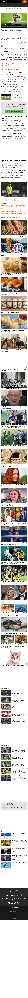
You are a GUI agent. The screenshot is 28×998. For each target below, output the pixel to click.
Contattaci (12, 898)
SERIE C (8, 11)
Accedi (24, 1)
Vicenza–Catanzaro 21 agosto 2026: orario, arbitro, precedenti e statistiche (14, 214)
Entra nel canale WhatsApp (15, 111)
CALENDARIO (12, 4)
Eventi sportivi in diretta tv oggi (15, 807)
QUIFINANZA (23, 910)
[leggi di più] (26, 46)
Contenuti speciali (6, 898)
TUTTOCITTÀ (11, 910)
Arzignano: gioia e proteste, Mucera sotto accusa (14, 69)
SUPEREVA (16, 911)
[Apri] (1, 1)
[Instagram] (18, 904)
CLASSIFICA (21, 4)
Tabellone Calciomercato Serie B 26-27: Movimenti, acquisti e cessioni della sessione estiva (13, 210)
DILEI (15, 910)
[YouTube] (12, 904)
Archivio (14, 899)
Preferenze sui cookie (12, 914)
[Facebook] (9, 904)
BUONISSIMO (12, 911)
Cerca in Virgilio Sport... (13, 895)
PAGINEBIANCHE (6, 910)
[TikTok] (15, 904)
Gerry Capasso (7, 45)
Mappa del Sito (19, 898)
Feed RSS (24, 898)
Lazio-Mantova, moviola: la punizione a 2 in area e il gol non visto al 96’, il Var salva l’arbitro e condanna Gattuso (14, 207)
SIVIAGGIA (18, 910)
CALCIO (4, 11)
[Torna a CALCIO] (1, 5)
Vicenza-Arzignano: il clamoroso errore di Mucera (14, 64)
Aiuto (18, 914)
